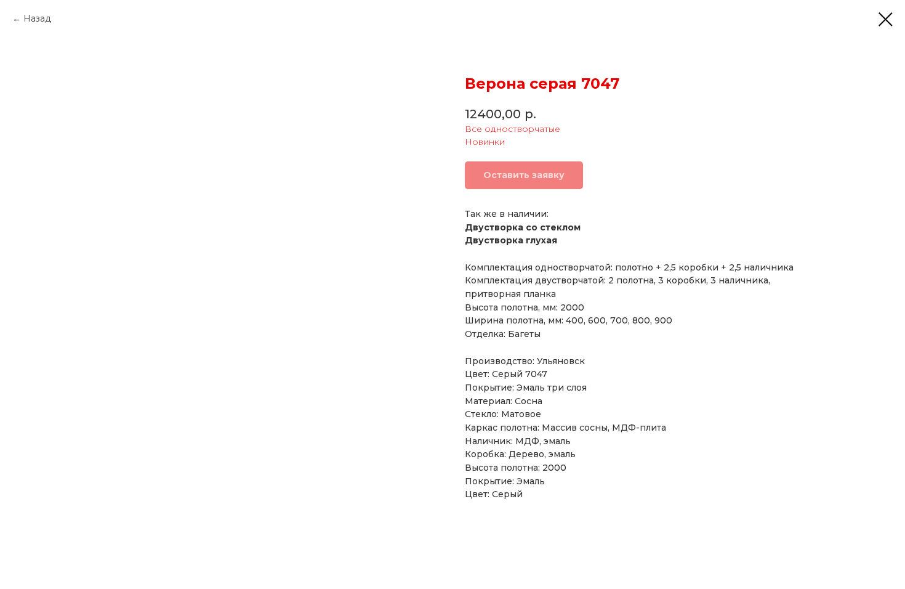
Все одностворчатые (512, 128)
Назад (37, 18)
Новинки (485, 141)
